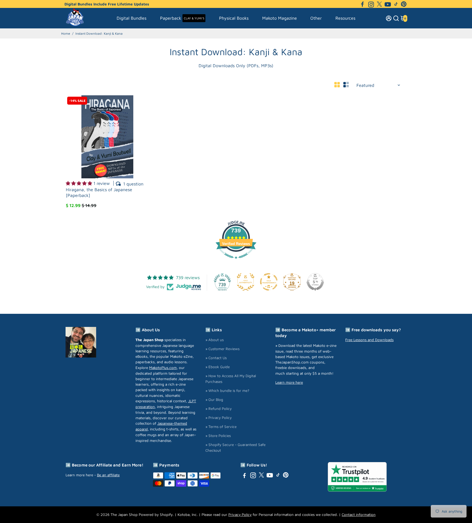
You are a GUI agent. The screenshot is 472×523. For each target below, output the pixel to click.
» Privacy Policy (218, 417)
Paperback (182, 18)
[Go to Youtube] (387, 4)
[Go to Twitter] (379, 4)
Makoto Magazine (279, 18)
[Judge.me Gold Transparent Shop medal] (269, 282)
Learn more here (289, 382)
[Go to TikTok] (396, 4)
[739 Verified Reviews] (236, 261)
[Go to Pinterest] (403, 4)
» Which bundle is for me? (227, 390)
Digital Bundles (131, 18)
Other (316, 18)
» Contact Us (216, 358)
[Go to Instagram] (371, 4)
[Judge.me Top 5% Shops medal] (315, 282)
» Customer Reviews (222, 349)
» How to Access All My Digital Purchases (230, 379)
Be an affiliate (108, 475)
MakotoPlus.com (163, 367)
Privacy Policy (240, 514)
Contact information (359, 514)
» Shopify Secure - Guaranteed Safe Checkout (235, 447)
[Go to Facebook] (362, 4)
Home (65, 33)
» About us (214, 340)
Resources (345, 18)
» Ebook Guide (217, 367)
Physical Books (234, 18)
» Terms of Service (221, 426)
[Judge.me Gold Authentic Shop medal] (245, 282)
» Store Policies (218, 435)
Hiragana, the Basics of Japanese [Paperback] (99, 192)
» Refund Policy (218, 408)
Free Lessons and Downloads (369, 340)
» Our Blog (214, 399)
